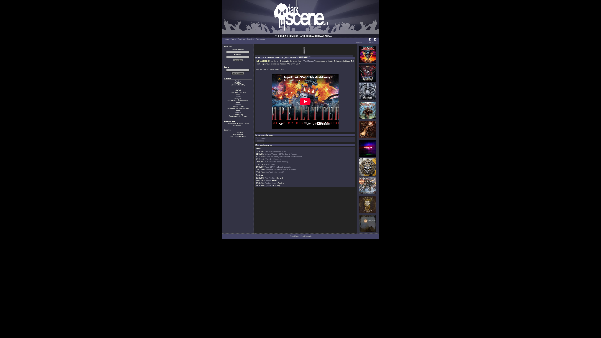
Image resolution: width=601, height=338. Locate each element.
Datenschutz (371, 42)
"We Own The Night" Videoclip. (277, 162)
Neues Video (270, 164)
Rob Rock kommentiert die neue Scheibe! (281, 169)
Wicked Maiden (271, 183)
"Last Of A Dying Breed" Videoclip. (278, 167)
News (233, 39)
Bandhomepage (262, 138)
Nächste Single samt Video (275, 151)
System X (269, 186)
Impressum (360, 42)
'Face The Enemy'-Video (274, 159)
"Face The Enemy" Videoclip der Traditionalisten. (283, 157)
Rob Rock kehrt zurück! (274, 172)
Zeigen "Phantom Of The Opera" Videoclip (281, 154)
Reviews (241, 39)
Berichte (250, 39)
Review (238, 81)
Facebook (260, 141)
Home (226, 39)
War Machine (270, 178)
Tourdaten (260, 39)
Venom (268, 180)
